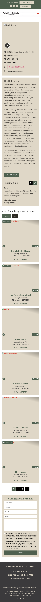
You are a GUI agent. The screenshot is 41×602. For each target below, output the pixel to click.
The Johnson (20, 471)
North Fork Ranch (20, 383)
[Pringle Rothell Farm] (20, 234)
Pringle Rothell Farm (20, 251)
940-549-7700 (26, 575)
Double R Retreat (20, 427)
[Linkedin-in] (14, 6)
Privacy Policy (26, 571)
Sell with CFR (20, 566)
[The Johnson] (20, 455)
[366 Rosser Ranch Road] (20, 278)
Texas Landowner (28, 569)
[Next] (35, 183)
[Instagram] (17, 6)
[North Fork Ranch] (20, 366)
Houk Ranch (20, 339)
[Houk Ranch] (20, 322)
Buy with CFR (30, 566)
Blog (19, 569)
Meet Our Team (12, 569)
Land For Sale (10, 566)
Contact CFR (15, 571)
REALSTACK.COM (26, 595)
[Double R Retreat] (20, 411)
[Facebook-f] (11, 6)
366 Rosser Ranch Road (20, 295)
